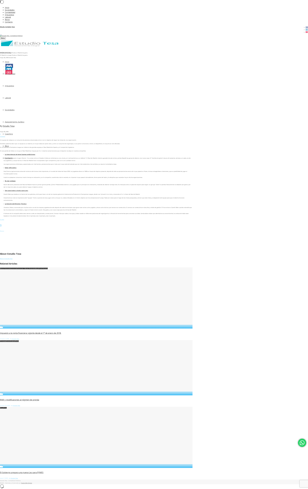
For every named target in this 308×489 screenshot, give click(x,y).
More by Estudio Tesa (6, 258)
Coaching (9, 134)
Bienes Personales (5, 268)
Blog (7, 146)
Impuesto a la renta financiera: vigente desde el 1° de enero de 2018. (30, 333)
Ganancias (14, 268)
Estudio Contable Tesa (7, 27)
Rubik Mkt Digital (26, 483)
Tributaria (45, 268)
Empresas (3, 341)
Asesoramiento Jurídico (14, 122)
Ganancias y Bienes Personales (26, 268)
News (36, 268)
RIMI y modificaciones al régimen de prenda (19, 399)
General (8, 341)
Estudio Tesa (8, 126)
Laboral (13, 341)
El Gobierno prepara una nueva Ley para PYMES (21, 472)
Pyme (40, 268)
